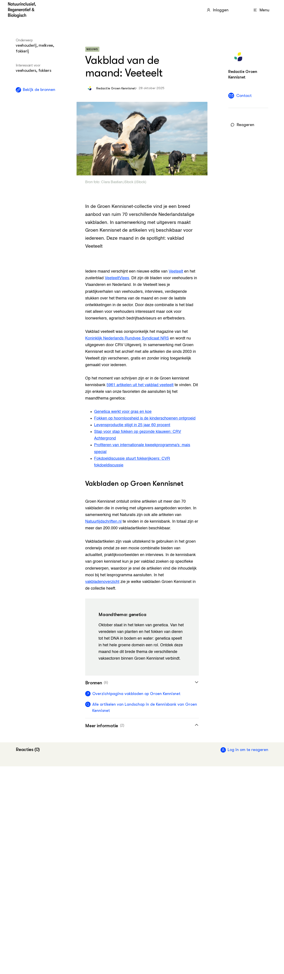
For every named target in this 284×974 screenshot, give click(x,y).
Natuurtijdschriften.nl (103, 522)
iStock (128, 182)
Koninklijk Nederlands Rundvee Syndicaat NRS (127, 338)
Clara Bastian (112, 182)
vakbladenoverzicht (102, 582)
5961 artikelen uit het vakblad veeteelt (140, 385)
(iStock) (139, 182)
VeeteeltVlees (117, 278)
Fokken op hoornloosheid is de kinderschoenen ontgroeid (144, 418)
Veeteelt (176, 271)
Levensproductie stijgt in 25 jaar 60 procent (132, 425)
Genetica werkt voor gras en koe (123, 412)
